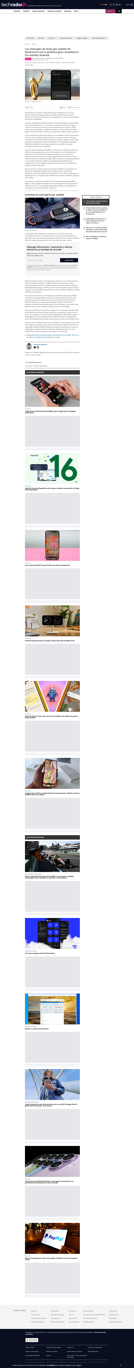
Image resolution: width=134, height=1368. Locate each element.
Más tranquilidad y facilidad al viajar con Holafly (96, 237)
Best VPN (34, 1311)
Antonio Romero (39, 58)
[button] (129, 4)
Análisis (26, 11)
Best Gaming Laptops (57, 1314)
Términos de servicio (49, 265)
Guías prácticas (38, 11)
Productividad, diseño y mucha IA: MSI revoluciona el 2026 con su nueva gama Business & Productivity (96, 211)
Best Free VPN (35, 1314)
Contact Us (70, 1347)
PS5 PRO (40, 38)
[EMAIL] (38, 347)
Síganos (64, 107)
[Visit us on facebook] (111, 4)
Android (34, 44)
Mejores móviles (82, 38)
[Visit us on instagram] (116, 4)
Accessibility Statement (32, 1355)
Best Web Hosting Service (39, 1318)
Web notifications (93, 1351)
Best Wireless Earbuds (90, 1318)
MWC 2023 (40, 236)
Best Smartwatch (74, 1322)
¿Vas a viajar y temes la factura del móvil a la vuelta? (96, 202)
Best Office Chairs (88, 1322)
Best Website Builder (37, 1322)
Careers (48, 1355)
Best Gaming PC (56, 1318)
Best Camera (113, 1311)
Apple (44, 157)
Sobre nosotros (30, 1347)
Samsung (28, 138)
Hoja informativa (75, 107)
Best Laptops (55, 1311)
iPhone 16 (52, 38)
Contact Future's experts (53, 1347)
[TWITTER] (35, 347)
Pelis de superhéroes (98, 38)
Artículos (67, 11)
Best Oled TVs (73, 1318)
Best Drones (113, 1318)
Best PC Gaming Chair (57, 1322)
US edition (51, 1365)
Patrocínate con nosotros (74, 1351)
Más (76, 11)
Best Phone (72, 1311)
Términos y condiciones (95, 1347)
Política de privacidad (32, 1351)
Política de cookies (51, 1351)
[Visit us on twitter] (114, 4)
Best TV (71, 1314)
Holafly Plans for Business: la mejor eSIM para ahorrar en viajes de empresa (96, 221)
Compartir (30, 107)
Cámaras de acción (66, 38)
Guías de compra (54, 11)
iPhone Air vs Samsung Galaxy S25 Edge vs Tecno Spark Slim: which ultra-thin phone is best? (96, 229)
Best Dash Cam (113, 1314)
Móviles (27, 44)
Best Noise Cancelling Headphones (94, 1314)
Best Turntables (88, 1311)
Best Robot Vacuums (115, 1322)
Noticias (17, 11)
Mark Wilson (59, 58)
